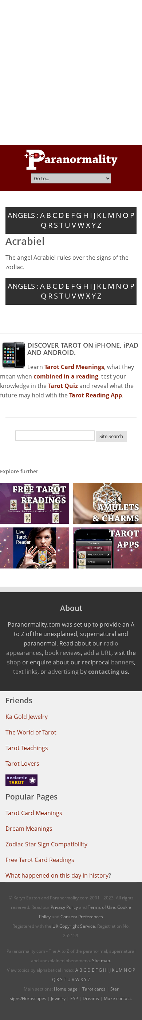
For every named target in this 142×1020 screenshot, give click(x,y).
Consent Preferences (81, 917)
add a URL (97, 653)
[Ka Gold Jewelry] (107, 503)
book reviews (63, 653)
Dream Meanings (28, 829)
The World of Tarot (30, 732)
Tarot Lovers (22, 764)
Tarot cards (94, 989)
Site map (101, 961)
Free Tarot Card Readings (39, 860)
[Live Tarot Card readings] (34, 548)
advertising (63, 672)
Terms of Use (101, 907)
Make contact (117, 998)
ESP (74, 998)
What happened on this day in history (57, 875)
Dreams (91, 998)
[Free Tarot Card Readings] (34, 503)
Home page (66, 989)
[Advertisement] (71, 72)
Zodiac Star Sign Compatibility (46, 844)
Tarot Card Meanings (33, 813)
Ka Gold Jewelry (26, 717)
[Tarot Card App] (107, 548)
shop (14, 662)
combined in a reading (65, 376)
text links (25, 672)
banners (122, 662)
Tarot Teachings (26, 748)
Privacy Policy (64, 907)
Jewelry (58, 998)
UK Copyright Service (73, 926)
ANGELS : (23, 215)
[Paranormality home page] (71, 159)
